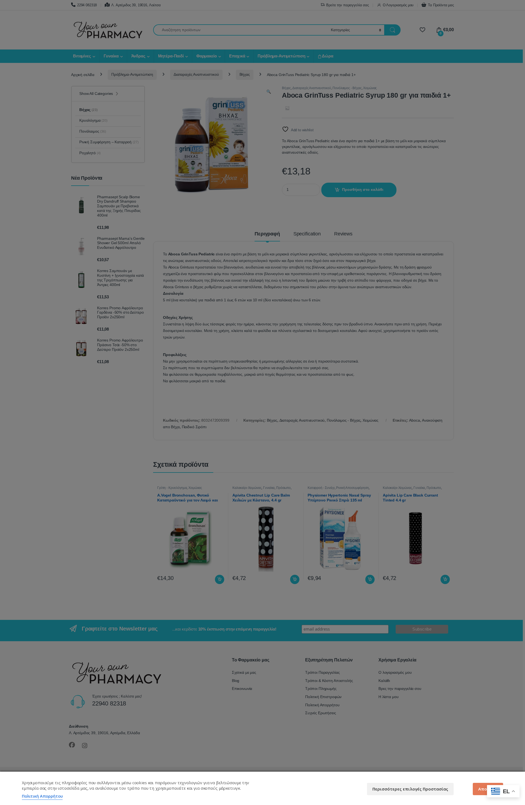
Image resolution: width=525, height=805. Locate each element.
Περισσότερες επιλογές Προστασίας (410, 789)
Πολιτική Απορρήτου (42, 796)
